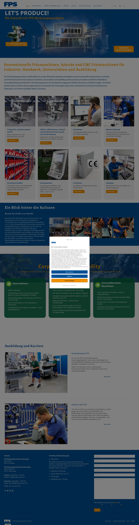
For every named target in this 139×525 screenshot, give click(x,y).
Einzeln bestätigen (69, 280)
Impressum (73, 285)
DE (68, 240)
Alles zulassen (69, 272)
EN (71, 240)
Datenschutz (66, 285)
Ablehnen (69, 276)
